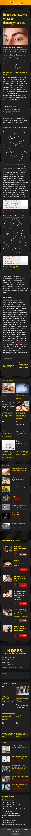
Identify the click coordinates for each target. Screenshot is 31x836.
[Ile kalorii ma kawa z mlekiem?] (8, 388)
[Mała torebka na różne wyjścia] (6, 489)
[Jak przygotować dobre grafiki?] (22, 709)
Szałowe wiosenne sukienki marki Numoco (13, 677)
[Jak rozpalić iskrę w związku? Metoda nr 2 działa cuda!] (22, 425)
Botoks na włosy (7, 807)
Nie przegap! (8, 353)
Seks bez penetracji (8, 800)
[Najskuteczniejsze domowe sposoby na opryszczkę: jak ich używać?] (8, 406)
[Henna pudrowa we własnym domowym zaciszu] (15, 36)
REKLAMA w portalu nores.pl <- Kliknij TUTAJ (13, 667)
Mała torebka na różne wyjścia (19, 487)
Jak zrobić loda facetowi (9, 802)
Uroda (14, 353)
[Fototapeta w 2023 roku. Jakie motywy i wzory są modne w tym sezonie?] (6, 749)
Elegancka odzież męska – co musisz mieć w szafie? (8, 735)
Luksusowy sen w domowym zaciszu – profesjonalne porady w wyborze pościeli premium (8, 434)
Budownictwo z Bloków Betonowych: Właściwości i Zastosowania (19, 524)
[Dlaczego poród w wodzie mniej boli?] (6, 779)
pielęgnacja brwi (21, 342)
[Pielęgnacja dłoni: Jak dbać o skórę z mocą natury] (7, 578)
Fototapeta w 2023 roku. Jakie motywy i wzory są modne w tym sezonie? (20, 747)
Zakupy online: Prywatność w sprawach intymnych (20, 548)
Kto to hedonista (7, 811)
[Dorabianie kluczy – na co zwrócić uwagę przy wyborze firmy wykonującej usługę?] (6, 769)
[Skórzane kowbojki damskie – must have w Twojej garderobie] (6, 759)
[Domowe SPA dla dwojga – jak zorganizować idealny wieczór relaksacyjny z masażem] (7, 612)
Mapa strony (5, 662)
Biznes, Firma (9, 630)
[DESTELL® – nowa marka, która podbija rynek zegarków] (7, 563)
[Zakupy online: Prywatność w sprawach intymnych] (7, 548)
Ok (15, 834)
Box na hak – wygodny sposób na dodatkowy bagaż (22, 735)
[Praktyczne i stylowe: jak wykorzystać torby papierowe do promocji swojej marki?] (6, 507)
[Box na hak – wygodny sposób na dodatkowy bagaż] (22, 727)
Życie (7, 595)
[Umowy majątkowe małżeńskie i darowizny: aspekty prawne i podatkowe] (22, 690)
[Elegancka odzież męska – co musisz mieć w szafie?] (8, 727)
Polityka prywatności (7, 664)
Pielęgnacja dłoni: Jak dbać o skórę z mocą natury (19, 578)
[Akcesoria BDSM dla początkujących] (6, 516)
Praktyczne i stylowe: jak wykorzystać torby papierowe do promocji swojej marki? (19, 506)
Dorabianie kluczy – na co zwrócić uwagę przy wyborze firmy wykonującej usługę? (19, 767)
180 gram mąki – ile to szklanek (12, 804)
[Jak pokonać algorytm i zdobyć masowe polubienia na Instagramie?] (8, 709)
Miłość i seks (9, 550)
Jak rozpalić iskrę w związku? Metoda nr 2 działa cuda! (21, 433)
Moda (7, 564)
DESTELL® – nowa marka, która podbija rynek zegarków (21, 563)
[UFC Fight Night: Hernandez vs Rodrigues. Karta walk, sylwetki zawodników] (8, 690)
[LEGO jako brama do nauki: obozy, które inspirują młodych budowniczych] (6, 480)
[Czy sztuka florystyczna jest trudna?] (6, 498)
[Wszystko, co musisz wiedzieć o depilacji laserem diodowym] (6, 471)
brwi (7, 154)
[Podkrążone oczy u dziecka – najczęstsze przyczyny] (6, 787)
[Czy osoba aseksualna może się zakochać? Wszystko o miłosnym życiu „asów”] (22, 445)
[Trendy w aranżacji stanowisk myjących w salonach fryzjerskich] (7, 628)
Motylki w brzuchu (8, 822)
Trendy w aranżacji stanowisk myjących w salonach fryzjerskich (20, 628)
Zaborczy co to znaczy (9, 820)
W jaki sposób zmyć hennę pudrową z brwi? (14, 212)
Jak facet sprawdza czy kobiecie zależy (14, 809)
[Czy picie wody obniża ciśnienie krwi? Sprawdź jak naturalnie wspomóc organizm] (22, 388)
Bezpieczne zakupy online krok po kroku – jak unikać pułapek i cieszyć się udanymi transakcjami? (22, 415)
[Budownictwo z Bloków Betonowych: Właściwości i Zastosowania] (6, 526)
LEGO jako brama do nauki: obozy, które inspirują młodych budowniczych (20, 479)
